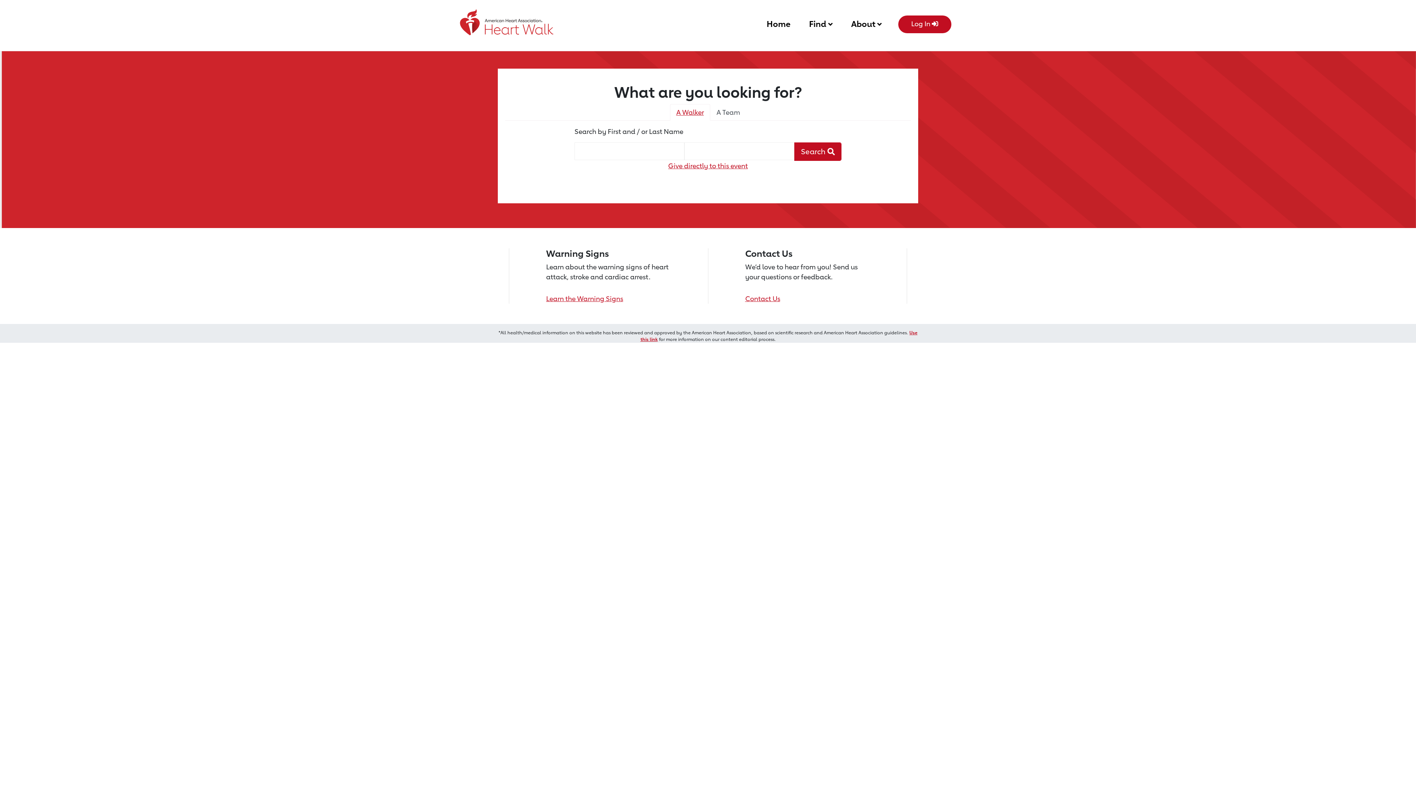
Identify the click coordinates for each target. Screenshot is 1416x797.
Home (779, 24)
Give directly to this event (708, 166)
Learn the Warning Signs (584, 298)
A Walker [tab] (690, 112)
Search (814, 151)
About (864, 24)
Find (818, 24)
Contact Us (762, 298)
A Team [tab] (728, 112)
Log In (921, 24)
